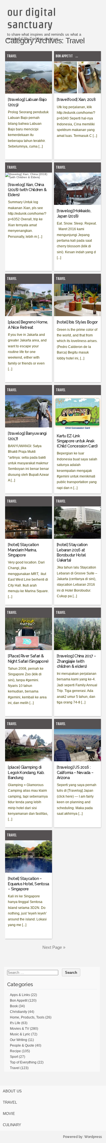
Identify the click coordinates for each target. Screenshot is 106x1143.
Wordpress (93, 1137)
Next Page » (53, 947)
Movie (9, 1114)
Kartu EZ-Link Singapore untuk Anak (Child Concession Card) (77, 441)
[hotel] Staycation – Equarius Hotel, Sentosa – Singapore (28, 883)
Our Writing (18, 1040)
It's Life (15, 1023)
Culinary (12, 1125)
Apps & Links (20, 995)
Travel (11, 56)
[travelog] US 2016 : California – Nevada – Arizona (75, 772)
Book (14, 1006)
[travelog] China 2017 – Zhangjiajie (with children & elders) (76, 661)
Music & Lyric (20, 1034)
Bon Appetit (64, 56)
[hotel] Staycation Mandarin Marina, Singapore (23, 549)
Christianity (18, 1012)
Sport (14, 1057)
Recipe (15, 1051)
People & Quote (22, 1045)
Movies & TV (19, 1029)
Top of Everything (23, 1062)
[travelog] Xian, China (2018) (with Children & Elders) (27, 189)
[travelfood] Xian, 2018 (76, 99)
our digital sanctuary (31, 18)
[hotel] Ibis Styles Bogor (77, 322)
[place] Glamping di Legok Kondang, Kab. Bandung (26, 772)
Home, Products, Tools (27, 1017)
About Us (12, 1091)
